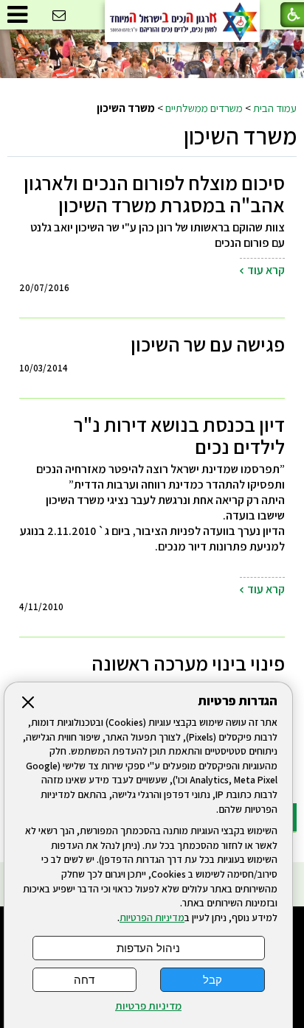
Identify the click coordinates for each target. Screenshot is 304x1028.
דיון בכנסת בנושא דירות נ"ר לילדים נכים (179, 435)
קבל (212, 979)
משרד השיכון (240, 135)
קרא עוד (266, 270)
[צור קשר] (59, 16)
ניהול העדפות (148, 948)
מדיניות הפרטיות (152, 917)
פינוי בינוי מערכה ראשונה (188, 663)
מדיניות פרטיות (148, 1006)
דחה (84, 979)
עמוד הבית (275, 107)
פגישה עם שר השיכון (208, 344)
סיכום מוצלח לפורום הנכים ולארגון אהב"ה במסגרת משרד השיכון (154, 193)
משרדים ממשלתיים (204, 107)
